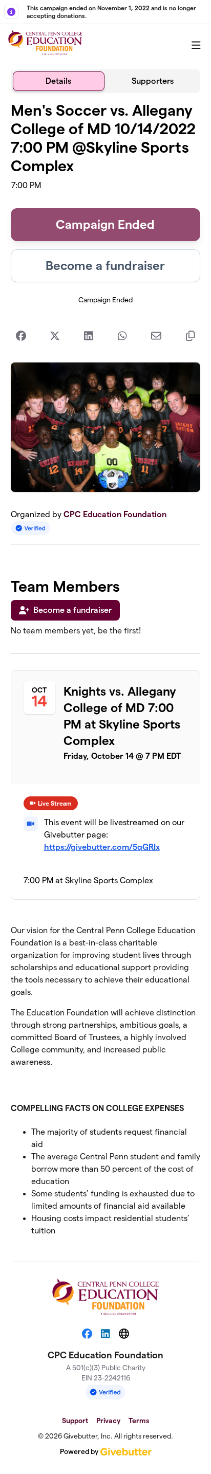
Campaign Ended (105, 224)
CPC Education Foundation (115, 514)
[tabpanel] (106, 673)
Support (75, 1420)
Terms (139, 1420)
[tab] (58, 81)
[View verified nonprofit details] (31, 528)
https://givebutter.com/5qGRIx (102, 847)
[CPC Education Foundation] (45, 43)
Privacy (108, 1420)
